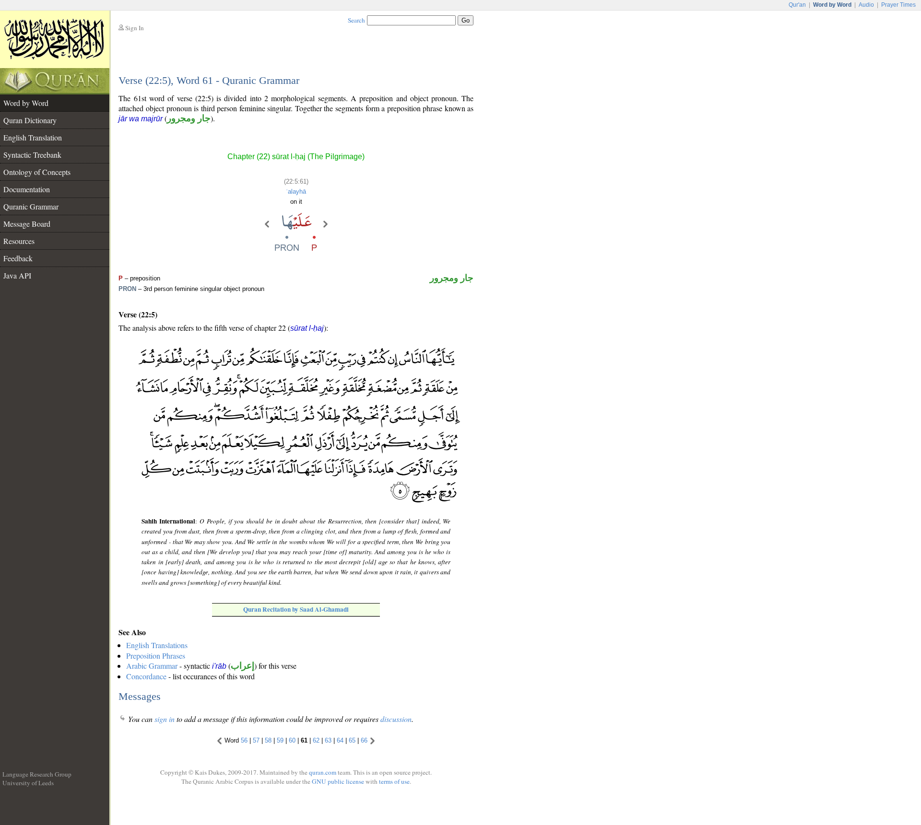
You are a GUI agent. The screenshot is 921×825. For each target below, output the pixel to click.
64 (340, 740)
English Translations (157, 645)
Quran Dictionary (30, 120)
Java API (17, 275)
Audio (866, 4)
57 (256, 740)
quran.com (322, 772)
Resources (19, 241)
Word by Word (25, 103)
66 (364, 740)
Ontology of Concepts (37, 172)
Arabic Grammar (151, 666)
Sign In (134, 27)
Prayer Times (898, 4)
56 (244, 740)
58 (268, 740)
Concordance (146, 676)
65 (352, 740)
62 (316, 740)
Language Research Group (36, 774)
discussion (396, 719)
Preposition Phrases (155, 656)
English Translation (32, 137)
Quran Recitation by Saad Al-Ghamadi (296, 609)
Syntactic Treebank (32, 155)
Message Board (26, 224)
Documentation (26, 189)
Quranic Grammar (31, 206)
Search (356, 20)
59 (280, 740)
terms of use (394, 781)
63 (328, 740)
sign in (164, 719)
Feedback (18, 258)
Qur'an (797, 4)
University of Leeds (28, 783)
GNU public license (338, 781)
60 (292, 740)
